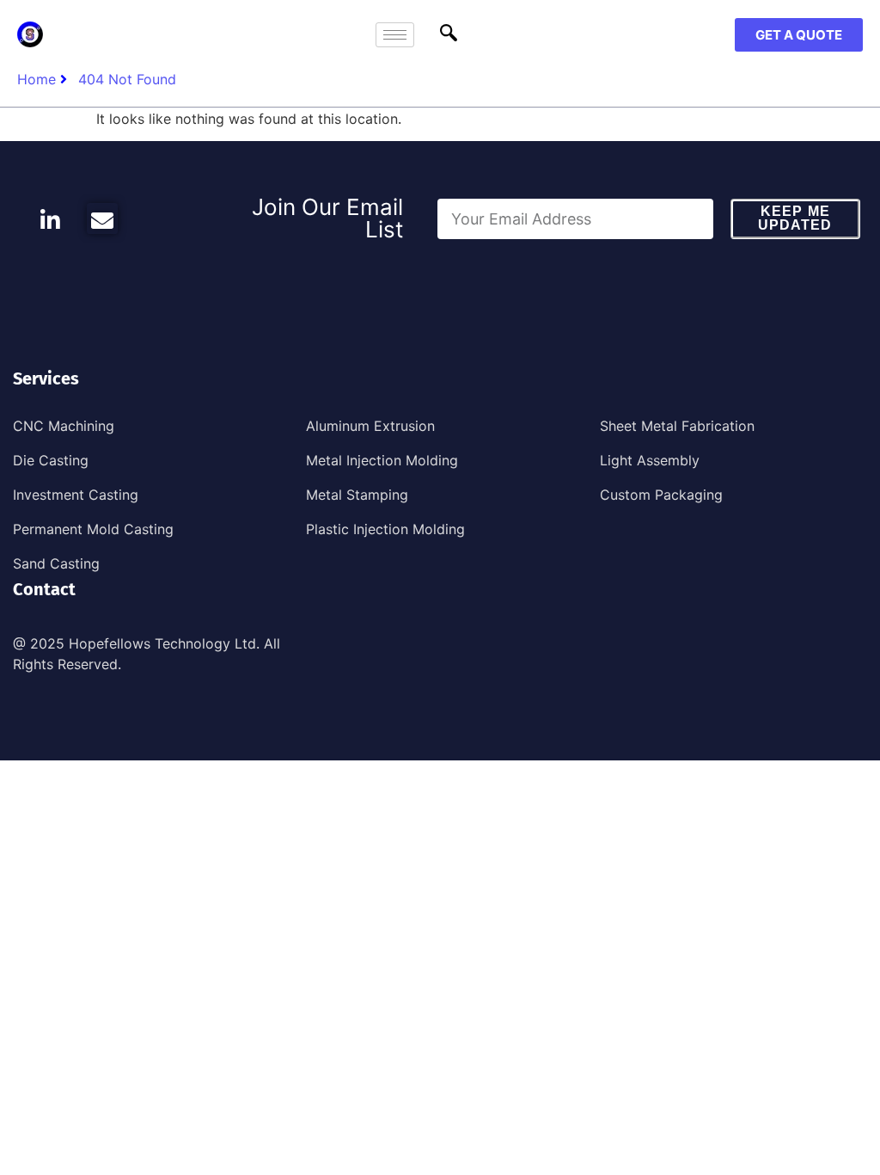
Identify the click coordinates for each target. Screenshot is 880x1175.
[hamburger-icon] (395, 34)
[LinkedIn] (49, 218)
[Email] (102, 218)
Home (36, 79)
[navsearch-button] (448, 34)
